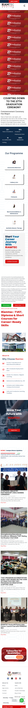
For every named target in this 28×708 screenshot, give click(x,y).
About (3, 685)
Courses (4, 690)
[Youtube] (16, 678)
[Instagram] (12, 678)
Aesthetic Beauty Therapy (14, 228)
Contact (4, 693)
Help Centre (5, 688)
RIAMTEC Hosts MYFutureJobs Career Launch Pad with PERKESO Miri (14, 626)
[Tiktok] (20, 678)
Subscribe (19, 657)
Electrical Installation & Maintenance (14, 212)
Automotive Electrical (14, 167)
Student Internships (20, 690)
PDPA (16, 685)
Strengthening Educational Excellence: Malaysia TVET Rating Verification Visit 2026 (14, 536)
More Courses (13, 261)
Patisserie (14, 197)
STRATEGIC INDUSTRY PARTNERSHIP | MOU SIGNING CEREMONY (12, 492)
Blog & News (18, 693)
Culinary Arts (14, 182)
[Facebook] (8, 678)
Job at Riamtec (19, 688)
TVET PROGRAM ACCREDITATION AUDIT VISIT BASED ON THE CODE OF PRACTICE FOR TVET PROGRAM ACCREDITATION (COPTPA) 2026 (14, 581)
